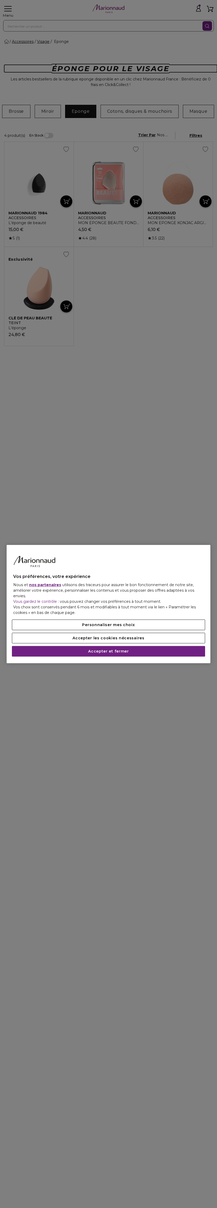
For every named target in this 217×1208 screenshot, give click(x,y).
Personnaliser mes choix (108, 624)
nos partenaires (45, 584)
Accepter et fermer (108, 651)
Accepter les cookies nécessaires (108, 638)
